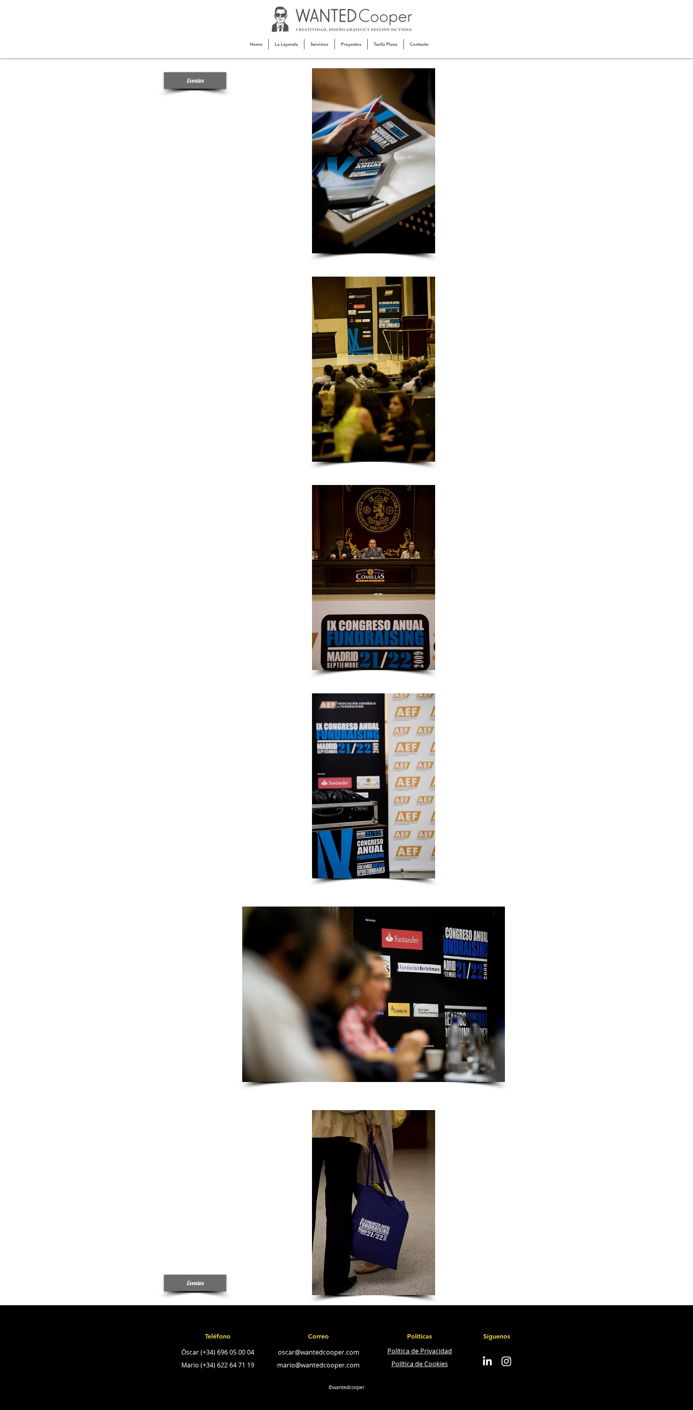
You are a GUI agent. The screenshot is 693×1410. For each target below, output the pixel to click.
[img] (373, 160)
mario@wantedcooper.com (318, 1365)
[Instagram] (506, 1361)
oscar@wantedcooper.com (318, 1352)
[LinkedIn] (487, 1361)
